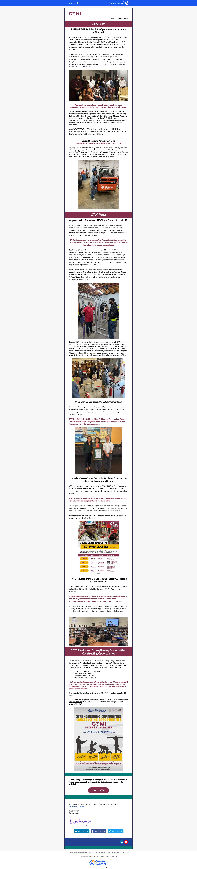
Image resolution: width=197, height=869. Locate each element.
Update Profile (93, 856)
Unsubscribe (84, 856)
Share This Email (83, 831)
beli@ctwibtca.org (76, 702)
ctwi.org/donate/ (75, 704)
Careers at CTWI (98, 790)
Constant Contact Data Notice (108, 856)
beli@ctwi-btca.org (76, 806)
